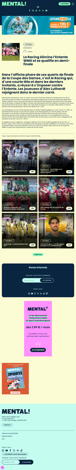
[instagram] (33, 10)
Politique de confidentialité (10, 433)
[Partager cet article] (2, 467)
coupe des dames (12, 136)
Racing (38, 136)
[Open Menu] (38, 7)
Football (28, 44)
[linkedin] (40, 10)
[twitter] (43, 10)
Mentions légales (7, 436)
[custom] (36, 10)
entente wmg (24, 136)
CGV (3, 439)
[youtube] (46, 10)
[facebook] (30, 10)
